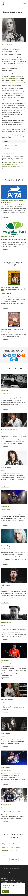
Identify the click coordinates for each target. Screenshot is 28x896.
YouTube (12, 850)
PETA (17, 105)
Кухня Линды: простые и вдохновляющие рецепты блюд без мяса (13, 289)
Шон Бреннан (5, 733)
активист (16, 164)
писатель (14, 162)
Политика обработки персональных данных (12, 873)
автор (5, 162)
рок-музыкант (12, 166)
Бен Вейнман (5, 767)
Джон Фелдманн (7, 699)
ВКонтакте (5, 847)
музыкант (5, 166)
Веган (3, 432)
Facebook (11, 844)
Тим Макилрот (6, 623)
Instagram (7, 148)
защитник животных (8, 164)
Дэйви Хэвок (5, 585)
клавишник (20, 166)
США (5, 169)
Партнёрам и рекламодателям (10, 868)
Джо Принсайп (6, 805)
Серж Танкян (5, 506)
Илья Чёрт (4, 390)
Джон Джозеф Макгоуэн (9, 430)
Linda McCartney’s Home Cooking (12, 329)
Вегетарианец (7, 44)
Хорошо (5, 891)
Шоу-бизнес (7, 160)
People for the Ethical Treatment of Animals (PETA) (13, 201)
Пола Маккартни (16, 49)
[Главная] (3, 4)
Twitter (12, 847)
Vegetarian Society (7, 236)
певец (9, 162)
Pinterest (18, 847)
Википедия (15, 145)
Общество (14, 160)
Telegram (4, 844)
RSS (17, 850)
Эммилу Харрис (6, 546)
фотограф (20, 162)
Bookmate (5, 850)
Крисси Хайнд (6, 467)
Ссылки (6, 141)
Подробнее (5, 217)
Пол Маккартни (6, 660)
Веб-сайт (7, 145)
